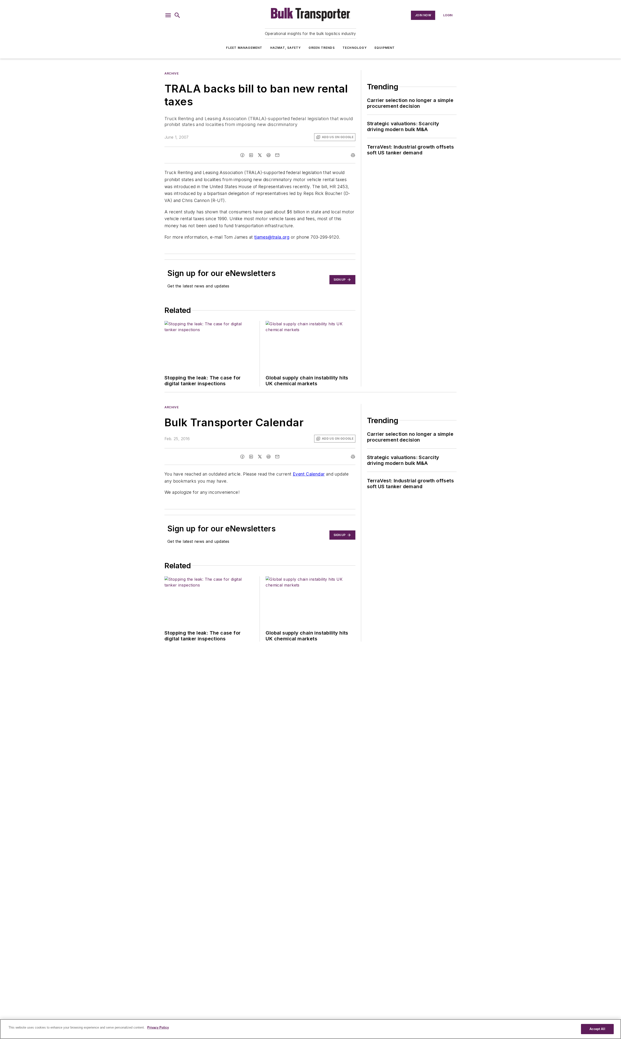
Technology (355, 48)
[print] (353, 155)
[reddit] (268, 155)
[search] (177, 15)
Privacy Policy (158, 1027)
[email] (277, 155)
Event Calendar (309, 474)
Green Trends (322, 48)
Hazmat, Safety (285, 48)
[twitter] (259, 155)
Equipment (385, 48)
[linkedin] (251, 155)
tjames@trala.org (271, 237)
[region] (310, 1029)
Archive (171, 73)
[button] (168, 15)
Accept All (597, 1029)
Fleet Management (244, 48)
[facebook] (242, 155)
